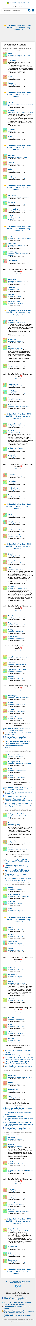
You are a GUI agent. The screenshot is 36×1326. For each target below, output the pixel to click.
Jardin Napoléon (14, 1229)
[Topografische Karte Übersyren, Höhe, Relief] (5, 203)
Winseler (11, 295)
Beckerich (11, 967)
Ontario (15, 131)
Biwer (10, 769)
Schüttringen (12, 391)
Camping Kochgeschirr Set (16, 799)
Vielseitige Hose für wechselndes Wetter (17, 739)
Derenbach (11, 1189)
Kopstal (10, 948)
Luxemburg (11, 55)
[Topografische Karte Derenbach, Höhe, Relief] (5, 1190)
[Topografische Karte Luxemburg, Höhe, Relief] (5, 66)
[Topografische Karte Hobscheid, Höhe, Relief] (5, 617)
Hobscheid (11, 616)
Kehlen (10, 568)
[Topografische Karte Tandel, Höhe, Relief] (5, 353)
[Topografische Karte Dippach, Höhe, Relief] (5, 678)
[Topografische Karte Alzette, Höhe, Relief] (5, 988)
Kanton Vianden (19, 348)
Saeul (10, 908)
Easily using (19, 28)
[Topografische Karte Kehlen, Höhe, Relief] (5, 575)
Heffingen (11, 630)
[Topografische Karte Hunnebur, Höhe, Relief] (5, 157)
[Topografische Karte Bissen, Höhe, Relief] (5, 1097)
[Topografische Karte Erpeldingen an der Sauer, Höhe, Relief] (5, 671)
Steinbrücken (12, 195)
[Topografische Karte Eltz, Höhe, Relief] (5, 1171)
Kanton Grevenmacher (21, 218)
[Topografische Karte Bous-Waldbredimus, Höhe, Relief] (5, 756)
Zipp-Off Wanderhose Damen (17, 737)
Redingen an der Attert (16, 814)
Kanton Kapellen (19, 556)
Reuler (10, 1025)
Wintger (10, 1082)
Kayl (9, 1253)
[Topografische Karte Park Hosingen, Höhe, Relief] (5, 489)
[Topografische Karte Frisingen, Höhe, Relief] (5, 657)
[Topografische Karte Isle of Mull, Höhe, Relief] (5, 104)
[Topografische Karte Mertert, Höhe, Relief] (5, 515)
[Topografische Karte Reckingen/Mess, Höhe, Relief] (5, 896)
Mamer (10, 928)
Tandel (10, 346)
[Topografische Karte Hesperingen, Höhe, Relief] (5, 624)
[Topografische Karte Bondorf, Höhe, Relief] (5, 1019)
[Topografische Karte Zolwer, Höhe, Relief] (5, 849)
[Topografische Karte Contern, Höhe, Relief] (5, 704)
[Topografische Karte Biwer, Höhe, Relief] (5, 770)
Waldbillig (28, 211)
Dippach (11, 677)
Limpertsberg (12, 841)
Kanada (10, 131)
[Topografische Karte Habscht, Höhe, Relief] (5, 936)
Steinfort (11, 999)
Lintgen (10, 521)
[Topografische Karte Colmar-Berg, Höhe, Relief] (5, 718)
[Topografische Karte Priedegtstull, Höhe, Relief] (5, 261)
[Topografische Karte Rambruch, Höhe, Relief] (5, 456)
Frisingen (11, 656)
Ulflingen (11, 1038)
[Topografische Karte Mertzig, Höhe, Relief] (5, 889)
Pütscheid (11, 474)
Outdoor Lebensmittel (14, 746)
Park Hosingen (13, 488)
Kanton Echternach (20, 211)
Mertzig (10, 888)
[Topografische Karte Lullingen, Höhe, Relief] (5, 163)
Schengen (11, 398)
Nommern (11, 495)
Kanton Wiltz (18, 296)
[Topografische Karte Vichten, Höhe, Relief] (5, 1163)
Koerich (10, 554)
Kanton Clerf (18, 85)
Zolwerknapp (12, 252)
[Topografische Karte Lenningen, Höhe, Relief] (5, 529)
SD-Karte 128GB (12, 729)
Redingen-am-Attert (15, 448)
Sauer (10, 76)
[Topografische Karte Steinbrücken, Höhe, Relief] (5, 196)
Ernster (10, 1031)
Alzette (10, 981)
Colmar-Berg (12, 716)
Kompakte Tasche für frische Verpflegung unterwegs (18, 879)
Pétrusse (11, 176)
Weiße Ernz (12, 216)
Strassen (11, 365)
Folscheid (11, 1203)
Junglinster (11, 219)
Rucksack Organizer (13, 866)
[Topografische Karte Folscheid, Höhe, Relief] (5, 1204)
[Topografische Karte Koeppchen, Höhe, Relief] (5, 246)
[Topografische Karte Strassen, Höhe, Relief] (5, 366)
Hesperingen (12, 623)
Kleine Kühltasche (12, 878)
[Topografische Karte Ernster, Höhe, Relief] (5, 1033)
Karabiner (9, 1055)
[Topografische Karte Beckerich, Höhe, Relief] (5, 969)
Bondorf (11, 1018)
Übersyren (11, 202)
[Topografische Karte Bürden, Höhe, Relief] (5, 137)
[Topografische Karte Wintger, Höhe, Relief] (5, 1084)
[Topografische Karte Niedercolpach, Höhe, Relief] (5, 1090)
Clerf (23, 85)
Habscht (26, 618)
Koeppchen (12, 243)
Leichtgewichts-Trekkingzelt (17, 741)
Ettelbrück (27, 55)
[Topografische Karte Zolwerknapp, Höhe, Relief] (5, 254)
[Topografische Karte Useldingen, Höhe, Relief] (5, 341)
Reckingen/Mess (14, 895)
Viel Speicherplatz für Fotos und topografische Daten (18, 729)
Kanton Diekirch (19, 55)
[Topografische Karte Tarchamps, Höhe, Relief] (5, 1077)
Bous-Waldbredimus (15, 755)
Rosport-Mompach (14, 424)
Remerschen (12, 1246)
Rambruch (11, 455)
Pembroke (11, 110)
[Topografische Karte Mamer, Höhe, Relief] (5, 929)
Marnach (11, 83)
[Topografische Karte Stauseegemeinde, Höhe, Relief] (5, 536)
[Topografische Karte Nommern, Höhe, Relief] (5, 496)
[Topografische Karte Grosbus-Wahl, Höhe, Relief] (5, 638)
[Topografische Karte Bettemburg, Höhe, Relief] (5, 1211)
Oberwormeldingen (13, 247)
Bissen (10, 1096)
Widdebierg (12, 279)
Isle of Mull (11, 102)
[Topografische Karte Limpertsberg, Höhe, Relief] (5, 842)
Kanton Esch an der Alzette (22, 197)
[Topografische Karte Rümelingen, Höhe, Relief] (5, 406)
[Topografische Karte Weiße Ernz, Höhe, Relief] (5, 218)
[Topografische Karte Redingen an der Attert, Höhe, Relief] (5, 816)
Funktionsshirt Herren (14, 1117)
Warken (10, 53)
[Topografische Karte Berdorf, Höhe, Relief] (5, 777)
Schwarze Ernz (13, 209)
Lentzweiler (12, 288)
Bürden (10, 136)
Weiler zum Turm (14, 301)
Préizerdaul (12, 481)
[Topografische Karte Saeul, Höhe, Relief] (5, 910)
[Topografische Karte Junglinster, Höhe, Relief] (5, 593)
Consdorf (11, 710)
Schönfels (26, 157)
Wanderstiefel (10, 733)
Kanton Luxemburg (20, 178)
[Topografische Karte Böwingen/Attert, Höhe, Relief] (5, 763)
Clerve (10, 236)
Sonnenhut (9, 796)
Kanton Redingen (19, 341)
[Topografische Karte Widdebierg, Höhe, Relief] (5, 281)
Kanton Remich (19, 386)
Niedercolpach (13, 1089)
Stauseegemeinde (14, 535)
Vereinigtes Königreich (14, 104)
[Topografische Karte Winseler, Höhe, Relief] (5, 296)
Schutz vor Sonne (21, 796)
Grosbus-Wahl (13, 637)
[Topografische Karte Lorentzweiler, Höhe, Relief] (5, 943)
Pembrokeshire (29, 112)
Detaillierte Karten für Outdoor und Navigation (18, 1109)
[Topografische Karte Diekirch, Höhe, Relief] (5, 1151)
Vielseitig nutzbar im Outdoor (23, 1055)
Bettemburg (12, 1210)
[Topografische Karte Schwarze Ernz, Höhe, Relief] (5, 210)
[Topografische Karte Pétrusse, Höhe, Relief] (5, 177)
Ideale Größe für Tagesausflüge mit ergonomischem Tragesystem (19, 1058)
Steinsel (11, 1196)
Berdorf (28, 262)
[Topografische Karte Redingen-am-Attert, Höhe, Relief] (5, 449)
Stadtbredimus (13, 384)
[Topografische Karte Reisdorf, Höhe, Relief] (5, 437)
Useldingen (12, 339)
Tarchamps (12, 1075)
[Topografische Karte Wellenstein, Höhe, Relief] (5, 1139)
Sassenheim (11, 255)
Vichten (10, 1161)
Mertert (10, 514)
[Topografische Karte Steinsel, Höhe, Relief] (5, 1197)
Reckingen (11, 901)
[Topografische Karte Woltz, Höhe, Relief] (5, 170)
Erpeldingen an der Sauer (17, 670)
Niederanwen (12, 1260)
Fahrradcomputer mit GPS (16, 860)
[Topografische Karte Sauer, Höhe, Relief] (5, 77)
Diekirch (11, 1144)
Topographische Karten (14, 1108)
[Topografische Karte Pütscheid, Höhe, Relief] (5, 475)
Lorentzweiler (13, 941)
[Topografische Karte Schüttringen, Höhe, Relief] (5, 392)
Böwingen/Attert (14, 762)
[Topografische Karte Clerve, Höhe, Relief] (5, 238)
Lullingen (11, 162)
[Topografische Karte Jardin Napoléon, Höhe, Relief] (5, 1236)
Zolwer (10, 848)
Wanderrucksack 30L (14, 1057)
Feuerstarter (10, 1050)
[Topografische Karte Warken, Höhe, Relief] (5, 55)
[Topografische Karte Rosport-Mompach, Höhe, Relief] (5, 425)
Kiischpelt (11, 561)
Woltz (10, 169)
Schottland (24, 104)
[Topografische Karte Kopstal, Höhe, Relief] (5, 950)
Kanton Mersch (19, 157)
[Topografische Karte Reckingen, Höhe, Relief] (5, 903)
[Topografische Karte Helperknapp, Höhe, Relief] (5, 976)
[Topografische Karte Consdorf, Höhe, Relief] (5, 711)
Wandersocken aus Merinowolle (18, 803)
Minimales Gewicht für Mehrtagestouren (17, 743)
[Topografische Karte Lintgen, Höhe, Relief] (5, 522)
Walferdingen (12, 321)
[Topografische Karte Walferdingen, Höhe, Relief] (5, 328)
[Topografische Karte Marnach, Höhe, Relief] (5, 84)
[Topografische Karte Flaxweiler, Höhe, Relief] (5, 664)
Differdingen (12, 696)
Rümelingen (12, 405)
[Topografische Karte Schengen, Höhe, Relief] (5, 399)
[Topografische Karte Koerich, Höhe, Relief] (5, 555)
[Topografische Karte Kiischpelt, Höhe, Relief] (5, 562)
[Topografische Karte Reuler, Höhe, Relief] (5, 1026)
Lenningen (11, 528)
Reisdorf (11, 431)
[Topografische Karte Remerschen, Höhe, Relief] (5, 1247)
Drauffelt (28, 238)
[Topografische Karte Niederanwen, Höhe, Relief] (5, 1261)
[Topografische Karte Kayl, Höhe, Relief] (5, 1254)
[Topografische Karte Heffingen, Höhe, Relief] (5, 631)
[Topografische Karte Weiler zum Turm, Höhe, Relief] (5, 303)
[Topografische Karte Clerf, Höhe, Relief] (5, 829)
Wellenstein (12, 1137)
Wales (22, 112)
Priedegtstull (12, 260)
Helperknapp (27, 763)
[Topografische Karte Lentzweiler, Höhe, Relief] (5, 289)
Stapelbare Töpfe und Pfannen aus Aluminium (18, 800)
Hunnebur (11, 155)
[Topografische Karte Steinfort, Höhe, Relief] (5, 1000)
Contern (11, 703)
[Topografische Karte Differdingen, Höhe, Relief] (5, 697)
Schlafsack (9, 1112)
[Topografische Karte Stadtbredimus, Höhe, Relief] (5, 385)
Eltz (9, 1168)
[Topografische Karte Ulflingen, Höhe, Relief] (5, 1040)
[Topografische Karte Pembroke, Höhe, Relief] (5, 118)
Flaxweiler (10, 282)
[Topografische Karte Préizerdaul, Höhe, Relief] (5, 482)
